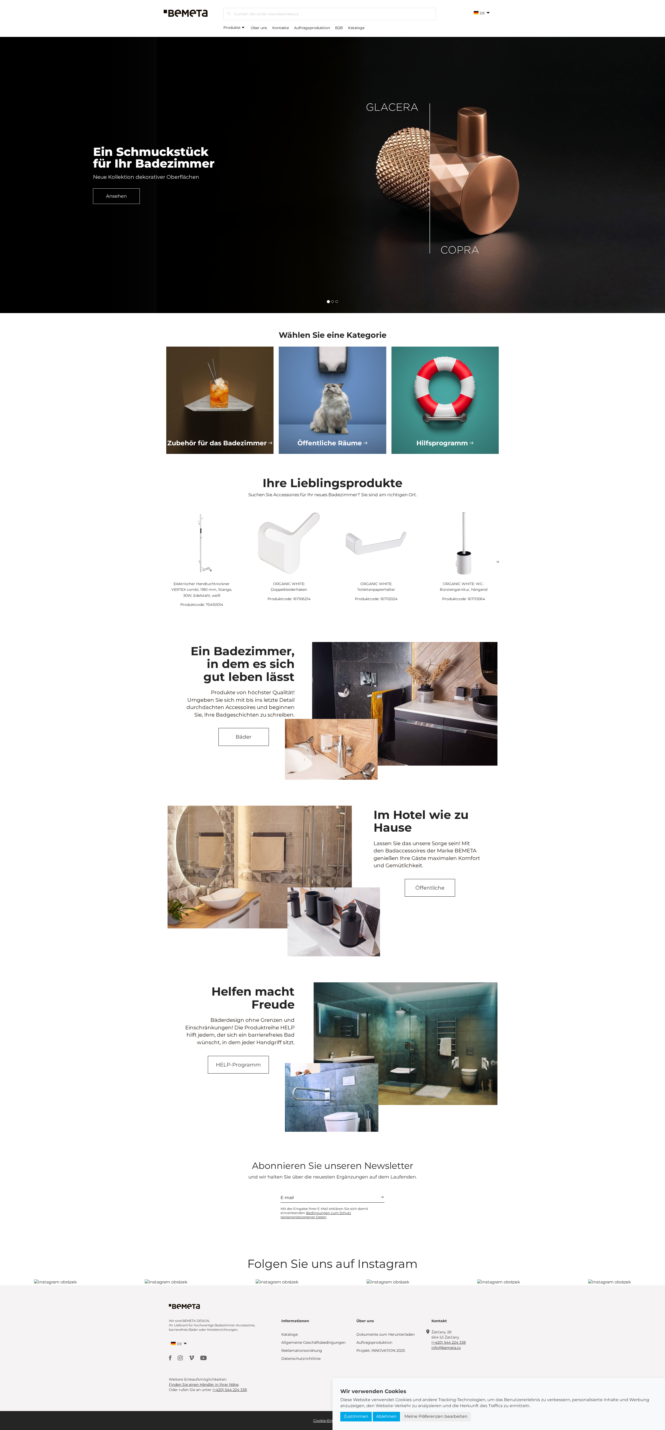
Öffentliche (429, 888)
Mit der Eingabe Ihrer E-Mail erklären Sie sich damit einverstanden (324, 1213)
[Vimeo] (192, 1357)
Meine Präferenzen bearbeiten (436, 1416)
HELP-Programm (238, 1065)
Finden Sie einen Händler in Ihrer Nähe (203, 1384)
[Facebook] (170, 1357)
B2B (339, 27)
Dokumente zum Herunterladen (385, 1334)
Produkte (232, 27)
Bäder (243, 737)
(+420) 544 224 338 (448, 1342)
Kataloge (356, 27)
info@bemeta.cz (446, 1347)
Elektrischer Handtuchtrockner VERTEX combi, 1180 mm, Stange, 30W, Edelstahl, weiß (201, 589)
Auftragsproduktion (312, 27)
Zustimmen (356, 1416)
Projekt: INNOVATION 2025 (380, 1350)
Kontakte (280, 27)
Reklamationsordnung (301, 1350)
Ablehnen (386, 1416)
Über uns (259, 27)
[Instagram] (181, 1357)
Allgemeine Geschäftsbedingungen (313, 1342)
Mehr (116, 202)
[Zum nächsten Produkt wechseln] (497, 562)
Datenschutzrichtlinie (301, 1358)
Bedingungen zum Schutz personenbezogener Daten (316, 1215)
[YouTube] (203, 1357)
